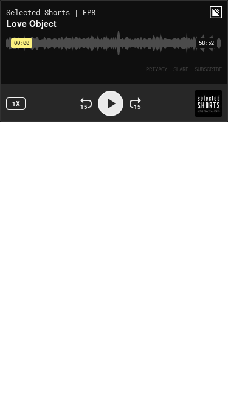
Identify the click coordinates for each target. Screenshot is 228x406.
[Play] (110, 103)
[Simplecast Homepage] (216, 12)
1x (16, 103)
